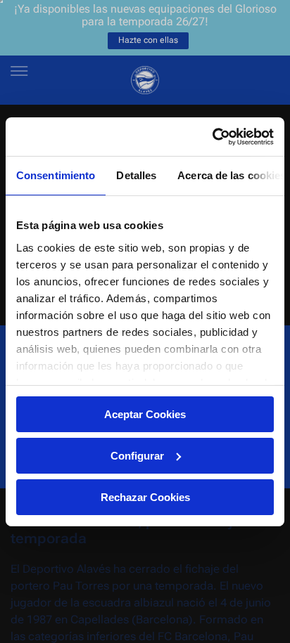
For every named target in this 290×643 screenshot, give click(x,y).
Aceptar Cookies (145, 414)
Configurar (137, 456)
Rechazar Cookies (145, 496)
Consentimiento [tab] (55, 175)
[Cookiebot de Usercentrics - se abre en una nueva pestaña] (212, 136)
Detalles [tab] (136, 175)
